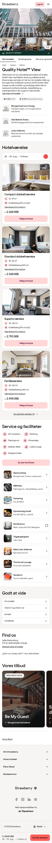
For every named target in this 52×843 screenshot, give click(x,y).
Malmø (22, 65)
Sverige (13, 65)
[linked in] (29, 799)
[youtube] (35, 799)
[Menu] (48, 4)
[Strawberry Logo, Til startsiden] (10, 4)
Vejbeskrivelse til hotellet (12, 647)
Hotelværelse (24, 59)
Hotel (4, 65)
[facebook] (16, 799)
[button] (26, 239)
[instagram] (22, 799)
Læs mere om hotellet (11, 93)
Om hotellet (8, 59)
